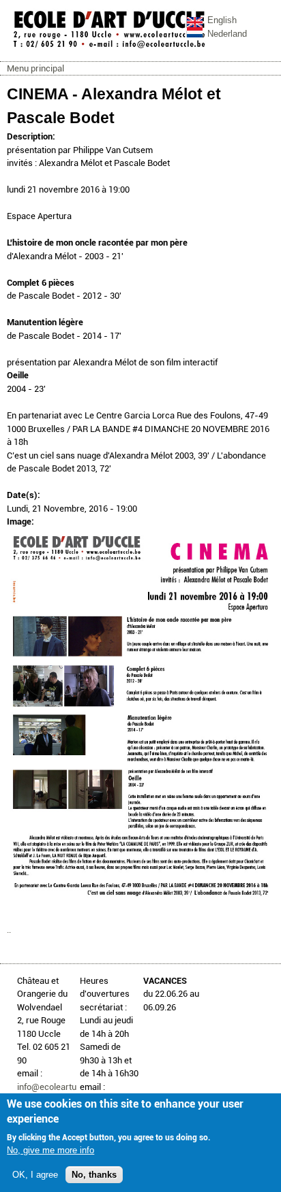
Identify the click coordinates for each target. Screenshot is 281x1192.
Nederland (227, 34)
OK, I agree (35, 1175)
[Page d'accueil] (109, 47)
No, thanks (94, 1175)
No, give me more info (50, 1150)
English (222, 20)
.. (9, 930)
